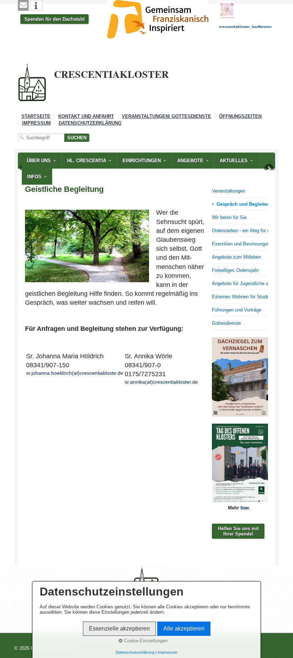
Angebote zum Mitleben (236, 257)
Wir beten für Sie (229, 217)
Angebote (190, 160)
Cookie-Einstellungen (145, 640)
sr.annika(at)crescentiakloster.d (160, 382)
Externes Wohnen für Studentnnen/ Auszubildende (240, 296)
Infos (34, 176)
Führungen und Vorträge (236, 310)
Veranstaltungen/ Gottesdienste (166, 116)
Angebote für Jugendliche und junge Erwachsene (240, 283)
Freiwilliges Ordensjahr (235, 270)
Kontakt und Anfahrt (86, 116)
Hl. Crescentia (86, 160)
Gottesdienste (226, 323)
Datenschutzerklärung (90, 123)
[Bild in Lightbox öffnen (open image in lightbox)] (240, 377)
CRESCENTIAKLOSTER (111, 74)
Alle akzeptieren (183, 628)
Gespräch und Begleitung (242, 204)
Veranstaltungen (228, 191)
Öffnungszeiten (240, 116)
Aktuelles (234, 160)
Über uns (39, 160)
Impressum (36, 123)
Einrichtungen (142, 160)
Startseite (35, 116)
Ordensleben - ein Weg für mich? (240, 230)
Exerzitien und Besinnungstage (240, 243)
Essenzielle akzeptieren (119, 628)
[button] (23, 5)
